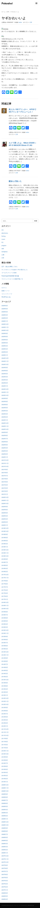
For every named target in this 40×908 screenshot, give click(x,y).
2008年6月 (5, 837)
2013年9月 (5, 683)
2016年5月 (5, 621)
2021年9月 (5, 469)
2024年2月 (5, 383)
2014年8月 (5, 661)
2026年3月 (5, 315)
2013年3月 (5, 692)
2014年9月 (5, 658)
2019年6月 (5, 537)
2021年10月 (5, 466)
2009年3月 (5, 813)
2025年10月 (5, 330)
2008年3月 (5, 847)
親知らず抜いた (15, 181)
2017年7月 (5, 587)
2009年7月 (5, 800)
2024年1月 (5, 386)
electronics (5, 233)
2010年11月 (5, 751)
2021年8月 (5, 472)
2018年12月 (5, 550)
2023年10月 (5, 395)
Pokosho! (7, 3)
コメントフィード (7, 294)
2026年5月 (5, 312)
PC (2, 242)
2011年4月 (5, 745)
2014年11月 (5, 655)
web (3, 248)
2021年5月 (5, 482)
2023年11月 (5, 392)
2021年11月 (5, 463)
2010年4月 (5, 772)
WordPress (31, 905)
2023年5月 (5, 408)
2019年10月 (5, 531)
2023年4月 (5, 411)
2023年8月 (5, 401)
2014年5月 (5, 670)
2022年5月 (5, 445)
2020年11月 (5, 500)
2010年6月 (5, 766)
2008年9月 (5, 828)
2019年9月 (5, 534)
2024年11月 (5, 361)
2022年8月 (5, 435)
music (3, 239)
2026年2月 (5, 318)
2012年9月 (5, 707)
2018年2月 (5, 571)
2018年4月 (5, 568)
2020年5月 (5, 513)
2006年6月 (5, 893)
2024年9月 (5, 367)
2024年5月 (5, 374)
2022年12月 (5, 423)
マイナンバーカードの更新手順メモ (12, 279)
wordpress (5, 252)
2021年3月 (5, 488)
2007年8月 (5, 868)
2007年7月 (5, 871)
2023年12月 (5, 389)
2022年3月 (5, 451)
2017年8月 (5, 584)
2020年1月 (5, 525)
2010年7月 (5, 763)
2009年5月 (5, 806)
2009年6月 (5, 803)
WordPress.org (6, 297)
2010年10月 (5, 754)
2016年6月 (5, 618)
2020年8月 (5, 510)
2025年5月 (5, 343)
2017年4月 (5, 590)
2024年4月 (5, 377)
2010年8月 (5, 760)
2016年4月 (5, 624)
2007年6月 (5, 874)
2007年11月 (5, 859)
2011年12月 (5, 729)
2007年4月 (5, 881)
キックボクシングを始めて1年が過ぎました (15, 270)
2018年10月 (5, 556)
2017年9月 (5, 581)
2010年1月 (5, 782)
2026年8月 (5, 306)
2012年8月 (5, 711)
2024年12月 (5, 358)
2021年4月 (5, 485)
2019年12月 (5, 528)
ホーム (3, 12)
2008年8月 (5, 831)
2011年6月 (5, 741)
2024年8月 (5, 370)
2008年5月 (5, 840)
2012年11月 (5, 701)
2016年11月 (5, 605)
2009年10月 (5, 791)
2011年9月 (5, 738)
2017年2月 (5, 596)
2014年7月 (5, 664)
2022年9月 (5, 432)
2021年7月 (5, 476)
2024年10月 (5, 364)
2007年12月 (5, 856)
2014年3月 (5, 673)
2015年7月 (5, 643)
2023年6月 (5, 404)
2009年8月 (5, 797)
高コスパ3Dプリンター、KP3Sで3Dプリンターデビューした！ (22, 110)
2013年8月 (5, 686)
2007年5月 (5, 877)
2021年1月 (5, 494)
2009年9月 (5, 794)
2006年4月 (5, 899)
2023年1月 (5, 420)
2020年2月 (5, 522)
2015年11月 (5, 633)
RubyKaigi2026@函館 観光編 (10, 276)
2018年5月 (5, 565)
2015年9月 (5, 636)
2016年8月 (5, 612)
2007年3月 (5, 884)
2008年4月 (5, 843)
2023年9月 (5, 398)
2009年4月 (5, 810)
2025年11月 (5, 327)
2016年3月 (5, 627)
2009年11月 (5, 788)
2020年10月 (5, 503)
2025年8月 (5, 336)
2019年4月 (5, 544)
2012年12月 (5, 698)
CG (2, 230)
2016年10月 (5, 608)
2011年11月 (5, 732)
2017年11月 (5, 578)
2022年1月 (5, 457)
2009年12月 (5, 785)
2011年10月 (5, 735)
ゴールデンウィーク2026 (9, 273)
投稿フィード (6, 291)
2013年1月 (5, 695)
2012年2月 (5, 723)
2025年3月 (5, 349)
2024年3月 (5, 380)
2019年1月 (5, 547)
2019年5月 (5, 541)
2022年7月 (5, 439)
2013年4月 (5, 689)
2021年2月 (5, 491)
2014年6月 (5, 667)
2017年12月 (5, 575)
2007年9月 (5, 865)
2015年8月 (5, 639)
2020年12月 (5, 497)
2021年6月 (5, 479)
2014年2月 (5, 677)
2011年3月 (5, 748)
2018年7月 (5, 562)
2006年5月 (5, 896)
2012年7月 (5, 714)
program (4, 245)
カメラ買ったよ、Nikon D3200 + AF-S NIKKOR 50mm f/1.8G (22, 143)
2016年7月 (5, 615)
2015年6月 (5, 646)
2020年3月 (5, 519)
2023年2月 (5, 417)
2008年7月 (5, 834)
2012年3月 (5, 720)
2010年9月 (5, 757)
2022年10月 (5, 429)
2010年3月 (5, 775)
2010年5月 (5, 769)
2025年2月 (5, 352)
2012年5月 (5, 717)
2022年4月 (5, 448)
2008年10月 (5, 825)
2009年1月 (5, 819)
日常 (8, 12)
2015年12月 (5, 630)
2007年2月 (5, 887)
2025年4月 (5, 346)
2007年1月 (5, 890)
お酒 (3, 255)
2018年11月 (5, 553)
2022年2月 (5, 454)
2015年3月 (5, 649)
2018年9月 (5, 559)
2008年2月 (5, 850)
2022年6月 (5, 442)
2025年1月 (5, 355)
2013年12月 (5, 680)
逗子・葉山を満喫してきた (10, 266)
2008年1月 (5, 853)
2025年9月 (5, 333)
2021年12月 (5, 460)
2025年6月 (5, 340)
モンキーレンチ (16, 905)
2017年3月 (5, 593)
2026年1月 (5, 321)
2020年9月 (5, 506)
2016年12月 (5, 602)
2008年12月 (5, 822)
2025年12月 (5, 324)
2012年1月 (5, 726)
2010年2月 (5, 779)
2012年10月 (5, 704)
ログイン (4, 288)
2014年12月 (5, 652)
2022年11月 (5, 426)
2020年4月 (5, 516)
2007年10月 (5, 862)
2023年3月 (5, 414)
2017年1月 (5, 599)
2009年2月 (5, 816)
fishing (3, 236)
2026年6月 (5, 309)
